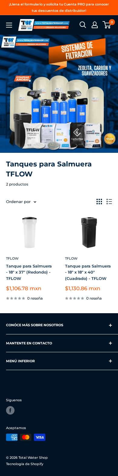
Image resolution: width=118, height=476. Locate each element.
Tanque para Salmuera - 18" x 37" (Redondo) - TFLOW (29, 272)
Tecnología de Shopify (24, 464)
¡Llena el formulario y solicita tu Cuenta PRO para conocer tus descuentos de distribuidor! (59, 7)
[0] (107, 24)
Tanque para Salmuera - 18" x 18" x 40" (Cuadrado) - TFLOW (88, 272)
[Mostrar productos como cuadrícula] (99, 201)
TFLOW (12, 258)
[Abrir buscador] (83, 24)
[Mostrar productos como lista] (109, 201)
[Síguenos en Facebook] (10, 410)
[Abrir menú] (9, 25)
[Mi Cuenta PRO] (95, 24)
